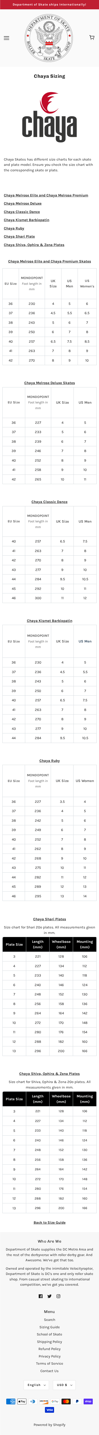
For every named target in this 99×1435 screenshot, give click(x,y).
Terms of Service (49, 1363)
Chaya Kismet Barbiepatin (26, 220)
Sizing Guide (49, 1327)
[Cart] (92, 38)
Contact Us (49, 1371)
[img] (40, 1296)
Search (49, 1320)
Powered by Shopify (49, 1425)
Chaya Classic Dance (22, 212)
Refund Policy (49, 1349)
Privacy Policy (50, 1356)
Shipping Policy (49, 1342)
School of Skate (49, 1334)
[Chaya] (49, 120)
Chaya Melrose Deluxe (23, 203)
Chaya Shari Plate (19, 236)
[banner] (49, 37)
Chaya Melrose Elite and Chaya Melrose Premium (46, 195)
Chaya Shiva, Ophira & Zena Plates (34, 245)
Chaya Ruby (14, 228)
